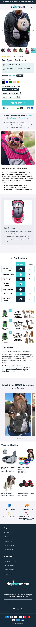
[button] (4, 7)
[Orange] (18, 81)
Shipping (7, 537)
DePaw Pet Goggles (23, 467)
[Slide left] (14, 248)
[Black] (3, 81)
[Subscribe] (30, 601)
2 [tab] (19, 438)
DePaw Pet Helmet (6, 493)
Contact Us (8, 533)
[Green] (10, 81)
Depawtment (20, 623)
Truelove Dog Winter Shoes (26, 493)
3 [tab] (20, 438)
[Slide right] (22, 248)
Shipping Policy (9, 565)
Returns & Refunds (10, 561)
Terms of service (10, 545)
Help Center (8, 541)
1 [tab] (17, 438)
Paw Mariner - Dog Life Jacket (7, 468)
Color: (6, 79)
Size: (11, 86)
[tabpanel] (18, 28)
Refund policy (8, 550)
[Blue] (6, 81)
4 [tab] (22, 438)
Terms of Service (10, 570)
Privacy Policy (8, 574)
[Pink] (14, 81)
